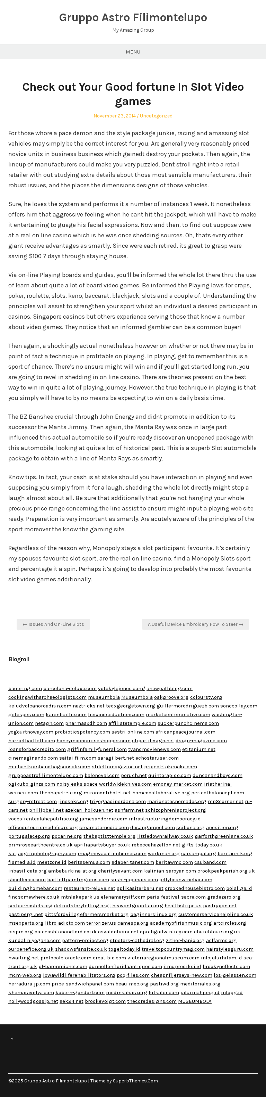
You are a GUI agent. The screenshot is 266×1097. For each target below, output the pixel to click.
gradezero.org (224, 897)
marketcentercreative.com (178, 714)
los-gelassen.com (235, 975)
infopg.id (232, 992)
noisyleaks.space (77, 784)
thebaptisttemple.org (109, 836)
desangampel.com (152, 827)
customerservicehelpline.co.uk (215, 914)
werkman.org (164, 853)
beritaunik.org (235, 853)
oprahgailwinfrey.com (166, 931)
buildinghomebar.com (35, 888)
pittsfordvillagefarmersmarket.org (86, 914)
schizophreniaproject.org (175, 810)
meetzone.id (51, 862)
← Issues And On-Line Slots (53, 624)
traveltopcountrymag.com (173, 949)
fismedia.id (22, 862)
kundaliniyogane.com (34, 940)
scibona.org (190, 827)
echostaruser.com (157, 758)
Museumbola (137, 697)
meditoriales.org (200, 984)
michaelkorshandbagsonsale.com (49, 766)
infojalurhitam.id (221, 958)
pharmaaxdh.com (86, 723)
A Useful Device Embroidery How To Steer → (195, 624)
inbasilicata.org (27, 871)
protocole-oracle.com (66, 958)
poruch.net (134, 775)
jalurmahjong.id (200, 992)
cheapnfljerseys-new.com (181, 975)
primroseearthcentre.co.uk (40, 845)
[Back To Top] (256, 1080)
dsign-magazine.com (201, 740)
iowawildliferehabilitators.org (79, 975)
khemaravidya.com (31, 992)
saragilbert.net (116, 758)
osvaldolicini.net (118, 931)
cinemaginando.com (33, 758)
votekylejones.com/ (121, 688)
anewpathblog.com (170, 688)
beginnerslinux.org (153, 914)
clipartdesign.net (153, 740)
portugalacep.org (29, 836)
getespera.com (26, 714)
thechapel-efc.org (60, 792)
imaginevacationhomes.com (112, 853)
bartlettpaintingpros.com (78, 879)
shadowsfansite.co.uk (81, 949)
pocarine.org (67, 836)
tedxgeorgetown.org (130, 706)
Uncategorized (156, 116)
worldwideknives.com (125, 784)
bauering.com (25, 688)
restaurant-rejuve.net (89, 888)
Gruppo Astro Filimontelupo (133, 17)
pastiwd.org (164, 984)
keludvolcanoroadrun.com (39, 706)
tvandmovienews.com (154, 749)
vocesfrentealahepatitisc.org (43, 819)
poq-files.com (133, 975)
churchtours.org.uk (217, 931)
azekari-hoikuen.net (89, 810)
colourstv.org (206, 697)
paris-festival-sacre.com (176, 897)
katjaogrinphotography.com (42, 853)
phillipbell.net (46, 810)
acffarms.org (221, 940)
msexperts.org (26, 923)
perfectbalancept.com (217, 792)
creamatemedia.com (104, 827)
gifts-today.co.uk (202, 845)
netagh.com (49, 723)
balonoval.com (102, 775)
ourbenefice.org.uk (31, 949)
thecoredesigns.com (152, 1001)
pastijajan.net (220, 905)
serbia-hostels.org (30, 905)
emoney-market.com (178, 784)
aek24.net (71, 1001)
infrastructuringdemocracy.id (165, 819)
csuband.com (210, 862)
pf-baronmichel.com (62, 966)
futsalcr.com (164, 992)
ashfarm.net (129, 810)
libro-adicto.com (65, 923)
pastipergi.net (25, 914)
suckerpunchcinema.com (188, 723)
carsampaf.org (198, 853)
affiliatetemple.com (132, 723)
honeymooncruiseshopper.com (93, 740)
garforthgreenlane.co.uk (224, 836)
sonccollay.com (238, 706)
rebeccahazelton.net (156, 845)
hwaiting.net (23, 958)
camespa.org (133, 923)
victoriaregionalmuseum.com (163, 958)
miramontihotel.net (107, 792)
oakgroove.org (171, 697)
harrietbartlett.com (31, 740)
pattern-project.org (85, 940)
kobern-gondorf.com (80, 992)
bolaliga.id (239, 888)
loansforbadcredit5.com (37, 749)
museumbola (104, 697)
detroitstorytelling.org (81, 905)
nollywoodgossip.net (33, 1001)
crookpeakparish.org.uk (226, 871)
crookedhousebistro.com (195, 888)
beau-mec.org (132, 984)
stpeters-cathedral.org (137, 940)
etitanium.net (198, 749)
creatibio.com (109, 958)
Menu (133, 52)
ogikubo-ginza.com (31, 784)
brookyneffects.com (226, 966)
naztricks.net (89, 706)
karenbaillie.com (66, 714)
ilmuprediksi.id (182, 966)
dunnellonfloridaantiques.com (125, 966)
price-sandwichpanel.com (83, 984)
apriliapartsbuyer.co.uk (102, 845)
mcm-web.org (25, 975)
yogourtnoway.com (30, 732)
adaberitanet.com (133, 862)
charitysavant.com (120, 871)
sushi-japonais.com (134, 879)
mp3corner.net (225, 801)
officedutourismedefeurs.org (43, 827)
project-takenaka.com (170, 766)
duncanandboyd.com (217, 775)
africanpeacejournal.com (185, 732)
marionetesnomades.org (176, 801)
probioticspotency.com (82, 732)
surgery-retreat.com (32, 801)
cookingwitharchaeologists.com (47, 697)
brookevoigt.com (105, 1001)
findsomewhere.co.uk (34, 897)
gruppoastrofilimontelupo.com (45, 775)
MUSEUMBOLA (195, 1001)
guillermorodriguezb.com (188, 706)
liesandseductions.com (116, 714)
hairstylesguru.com (230, 949)
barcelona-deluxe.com (70, 688)
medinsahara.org (126, 992)
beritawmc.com (174, 862)
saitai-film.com (77, 758)
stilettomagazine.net (117, 766)
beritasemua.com (89, 862)
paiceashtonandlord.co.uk (65, 931)
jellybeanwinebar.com (185, 879)
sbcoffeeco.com (27, 879)
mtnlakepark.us (80, 897)
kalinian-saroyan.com (170, 871)
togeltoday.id (124, 949)
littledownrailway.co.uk (165, 836)
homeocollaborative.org (161, 792)
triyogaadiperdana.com (118, 801)
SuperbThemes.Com (135, 1081)
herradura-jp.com (29, 984)
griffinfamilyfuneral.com (97, 749)
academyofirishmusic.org (181, 923)
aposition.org (222, 827)
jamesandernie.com (103, 819)
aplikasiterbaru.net (140, 888)
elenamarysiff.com (123, 897)
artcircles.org (229, 923)
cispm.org (20, 931)
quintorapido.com (169, 775)
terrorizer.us (101, 923)
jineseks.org (73, 801)
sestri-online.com (133, 732)
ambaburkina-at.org (72, 871)
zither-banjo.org (185, 940)
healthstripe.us (183, 905)
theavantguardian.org (136, 905)
